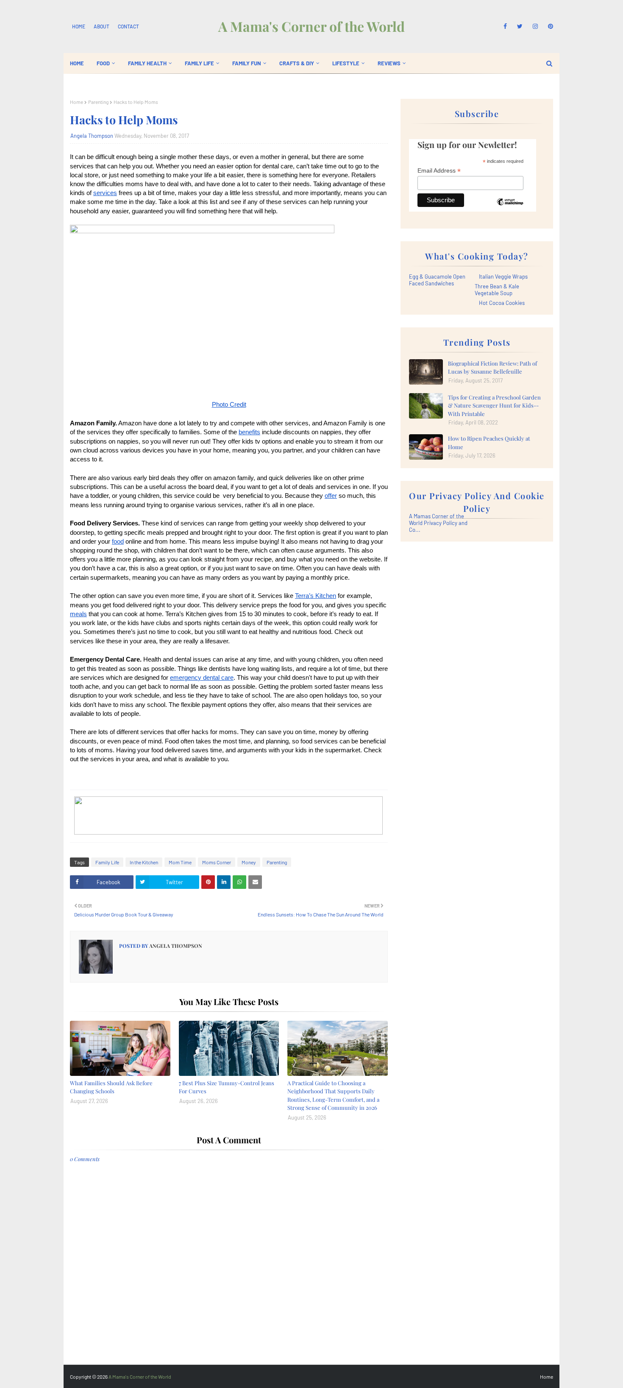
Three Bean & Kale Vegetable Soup (497, 289)
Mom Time (180, 862)
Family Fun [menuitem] (246, 63)
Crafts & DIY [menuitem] (296, 63)
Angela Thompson (91, 135)
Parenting (98, 102)
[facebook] (505, 26)
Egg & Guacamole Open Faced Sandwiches (437, 280)
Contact (128, 26)
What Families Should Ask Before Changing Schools (111, 1087)
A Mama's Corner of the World (311, 26)
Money (249, 862)
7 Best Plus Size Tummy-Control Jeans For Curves (226, 1087)
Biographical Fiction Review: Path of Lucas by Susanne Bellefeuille (492, 367)
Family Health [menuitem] (147, 63)
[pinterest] (549, 26)
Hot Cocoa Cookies (502, 302)
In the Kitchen (144, 862)
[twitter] (520, 26)
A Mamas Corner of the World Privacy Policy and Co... (438, 523)
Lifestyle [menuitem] (345, 63)
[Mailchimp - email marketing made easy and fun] (510, 208)
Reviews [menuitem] (389, 63)
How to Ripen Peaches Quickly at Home (489, 442)
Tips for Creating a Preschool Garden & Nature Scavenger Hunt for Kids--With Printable (494, 405)
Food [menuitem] (103, 63)
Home (78, 26)
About (101, 26)
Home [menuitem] (77, 63)
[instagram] (535, 26)
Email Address (439, 171)
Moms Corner (216, 862)
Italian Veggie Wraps (503, 276)
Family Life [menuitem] (199, 63)
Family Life (107, 862)
